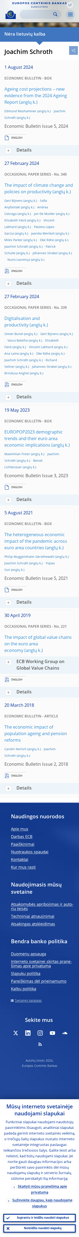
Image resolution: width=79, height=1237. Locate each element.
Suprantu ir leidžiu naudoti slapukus (43, 1217)
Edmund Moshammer (20, 111)
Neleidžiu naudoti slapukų (43, 1228)
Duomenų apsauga (28, 954)
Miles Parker (13, 240)
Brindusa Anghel (16, 373)
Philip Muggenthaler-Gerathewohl (29, 556)
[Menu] (70, 14)
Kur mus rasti (23, 867)
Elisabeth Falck (15, 220)
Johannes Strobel (45, 253)
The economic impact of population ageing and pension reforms (35, 734)
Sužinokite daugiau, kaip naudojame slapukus (42, 1203)
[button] (70, 5)
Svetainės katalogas (28, 1000)
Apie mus (19, 829)
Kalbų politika (23, 989)
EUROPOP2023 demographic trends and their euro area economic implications (33, 439)
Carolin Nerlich (15, 749)
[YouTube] (52, 1033)
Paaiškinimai (22, 845)
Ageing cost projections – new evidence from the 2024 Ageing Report (35, 96)
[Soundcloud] (64, 1033)
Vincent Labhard (41, 347)
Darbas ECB (21, 837)
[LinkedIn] (28, 1033)
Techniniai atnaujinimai (32, 917)
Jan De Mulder (44, 214)
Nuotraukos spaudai (29, 852)
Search (55, 14)
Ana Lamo (11, 353)
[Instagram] (40, 1033)
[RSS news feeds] (40, 1044)
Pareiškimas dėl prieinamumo (38, 981)
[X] (15, 1033)
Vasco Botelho (17, 340)
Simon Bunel (13, 334)
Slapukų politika (25, 974)
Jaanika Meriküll (43, 233)
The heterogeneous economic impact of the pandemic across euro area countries (35, 541)
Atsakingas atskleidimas (33, 924)
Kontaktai (19, 860)
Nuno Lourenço (18, 259)
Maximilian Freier (17, 454)
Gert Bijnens (13, 200)
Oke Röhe (47, 240)
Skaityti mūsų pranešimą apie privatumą (42, 1189)
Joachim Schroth (16, 246)
